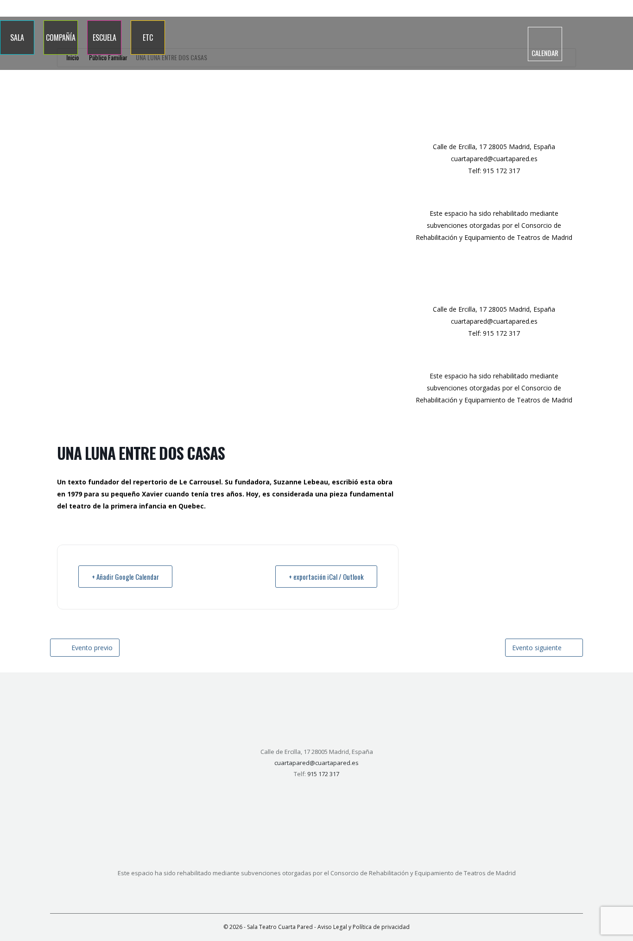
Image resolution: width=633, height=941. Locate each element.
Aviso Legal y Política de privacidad (363, 927)
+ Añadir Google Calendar (125, 576)
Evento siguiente (537, 647)
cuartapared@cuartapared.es (494, 158)
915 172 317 (545, 8)
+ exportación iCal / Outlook (326, 576)
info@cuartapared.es (599, 8)
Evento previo (92, 647)
